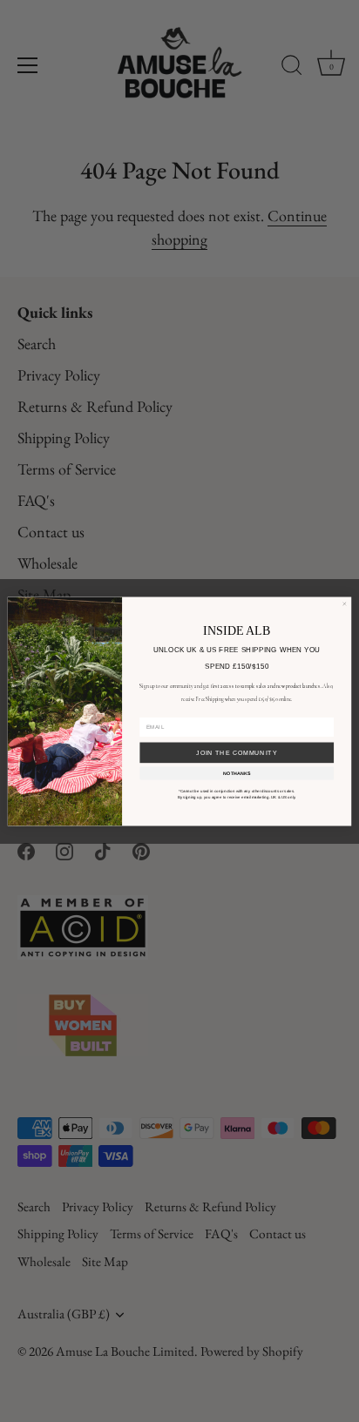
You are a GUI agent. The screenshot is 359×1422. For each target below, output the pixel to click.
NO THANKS (237, 772)
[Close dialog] (345, 604)
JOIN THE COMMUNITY (236, 752)
